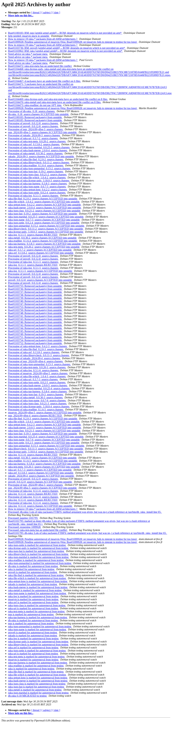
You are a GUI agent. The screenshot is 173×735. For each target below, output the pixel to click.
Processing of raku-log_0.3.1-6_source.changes (33, 370)
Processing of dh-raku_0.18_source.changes (31, 111)
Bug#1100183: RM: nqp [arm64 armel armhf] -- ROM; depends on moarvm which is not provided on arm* (65, 32)
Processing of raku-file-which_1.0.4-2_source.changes (37, 177)
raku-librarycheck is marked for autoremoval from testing (38, 554)
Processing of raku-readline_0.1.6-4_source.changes (36, 165)
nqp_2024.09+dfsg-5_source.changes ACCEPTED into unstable (42, 487)
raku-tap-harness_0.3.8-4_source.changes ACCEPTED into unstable (44, 463)
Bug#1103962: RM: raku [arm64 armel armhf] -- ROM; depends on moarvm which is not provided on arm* (65, 51)
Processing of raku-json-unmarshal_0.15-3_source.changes (39, 364)
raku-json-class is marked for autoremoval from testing (37, 605)
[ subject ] (47, 12)
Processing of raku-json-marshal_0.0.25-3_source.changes (39, 147)
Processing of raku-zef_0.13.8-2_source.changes (34, 144)
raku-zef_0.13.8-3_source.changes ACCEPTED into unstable (41, 472)
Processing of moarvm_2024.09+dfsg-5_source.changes (38, 373)
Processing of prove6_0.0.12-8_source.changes (33, 123)
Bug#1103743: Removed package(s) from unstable (35, 319)
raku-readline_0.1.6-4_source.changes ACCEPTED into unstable (43, 240)
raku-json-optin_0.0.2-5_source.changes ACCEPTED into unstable (44, 442)
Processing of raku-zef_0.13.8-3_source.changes (34, 352)
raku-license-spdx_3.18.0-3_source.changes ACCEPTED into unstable (46, 231)
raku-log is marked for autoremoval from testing (33, 596)
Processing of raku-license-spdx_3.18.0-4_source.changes (39, 406)
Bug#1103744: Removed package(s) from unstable (35, 328)
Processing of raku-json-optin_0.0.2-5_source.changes (37, 382)
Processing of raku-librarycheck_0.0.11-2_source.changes (39, 162)
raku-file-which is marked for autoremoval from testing (37, 578)
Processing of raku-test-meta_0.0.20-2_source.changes (37, 141)
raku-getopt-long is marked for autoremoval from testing (38, 581)
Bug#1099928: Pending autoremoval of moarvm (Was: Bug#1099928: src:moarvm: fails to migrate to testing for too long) (72, 42)
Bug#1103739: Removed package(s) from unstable (35, 298)
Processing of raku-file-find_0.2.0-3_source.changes (36, 349)
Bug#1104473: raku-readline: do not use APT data (35, 105)
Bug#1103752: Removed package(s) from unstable (35, 343)
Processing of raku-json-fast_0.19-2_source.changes (36, 171)
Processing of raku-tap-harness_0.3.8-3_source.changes (37, 183)
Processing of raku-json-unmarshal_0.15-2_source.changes (39, 168)
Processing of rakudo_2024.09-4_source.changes (34, 358)
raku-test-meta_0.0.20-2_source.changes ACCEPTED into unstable (44, 246)
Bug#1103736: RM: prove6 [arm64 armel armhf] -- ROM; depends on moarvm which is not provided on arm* (67, 48)
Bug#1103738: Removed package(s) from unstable (35, 295)
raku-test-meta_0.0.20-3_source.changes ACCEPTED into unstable (44, 466)
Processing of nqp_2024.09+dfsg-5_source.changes (35, 484)
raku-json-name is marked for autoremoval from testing (37, 593)
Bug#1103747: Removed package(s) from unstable (35, 304)
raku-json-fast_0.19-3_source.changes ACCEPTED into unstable (43, 433)
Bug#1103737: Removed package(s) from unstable (35, 292)
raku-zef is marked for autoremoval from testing (33, 602)
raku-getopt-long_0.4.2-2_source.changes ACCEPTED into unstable (44, 204)
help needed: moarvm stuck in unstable (29, 35)
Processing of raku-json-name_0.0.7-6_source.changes (37, 400)
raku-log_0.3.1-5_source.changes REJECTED (33, 234)
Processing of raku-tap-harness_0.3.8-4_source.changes (37, 391)
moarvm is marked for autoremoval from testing (33, 599)
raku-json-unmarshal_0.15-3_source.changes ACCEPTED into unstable (46, 445)
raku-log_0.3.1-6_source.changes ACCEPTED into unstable (40, 506)
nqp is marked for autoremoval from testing (31, 614)
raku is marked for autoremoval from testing (31, 569)
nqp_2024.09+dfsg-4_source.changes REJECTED (35, 415)
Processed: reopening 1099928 (24, 527)
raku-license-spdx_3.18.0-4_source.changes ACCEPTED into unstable (46, 451)
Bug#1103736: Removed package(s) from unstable (35, 289)
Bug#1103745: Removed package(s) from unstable (35, 331)
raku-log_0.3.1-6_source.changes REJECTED (33, 454)
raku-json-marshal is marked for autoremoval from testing (38, 557)
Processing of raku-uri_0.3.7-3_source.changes (33, 379)
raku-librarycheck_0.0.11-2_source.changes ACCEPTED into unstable (46, 228)
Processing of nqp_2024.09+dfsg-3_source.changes (35, 129)
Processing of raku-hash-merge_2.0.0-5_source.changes (38, 385)
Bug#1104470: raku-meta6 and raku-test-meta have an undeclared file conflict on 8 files (54, 102)
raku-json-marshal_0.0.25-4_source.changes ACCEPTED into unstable (46, 436)
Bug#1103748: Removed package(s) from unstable (35, 313)
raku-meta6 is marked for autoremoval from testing (35, 590)
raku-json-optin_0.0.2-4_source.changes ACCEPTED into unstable (44, 222)
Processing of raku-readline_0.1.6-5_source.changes (36, 409)
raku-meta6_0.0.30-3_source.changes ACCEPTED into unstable (42, 457)
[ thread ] (36, 12)
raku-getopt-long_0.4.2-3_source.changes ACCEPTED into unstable (44, 424)
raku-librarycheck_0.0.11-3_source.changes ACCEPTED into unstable (46, 448)
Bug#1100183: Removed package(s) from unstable (35, 117)
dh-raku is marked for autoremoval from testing (33, 566)
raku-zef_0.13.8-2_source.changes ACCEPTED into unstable (41, 252)
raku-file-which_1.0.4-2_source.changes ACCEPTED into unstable (44, 201)
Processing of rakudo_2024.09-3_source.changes (34, 135)
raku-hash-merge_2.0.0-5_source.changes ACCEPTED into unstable (45, 427)
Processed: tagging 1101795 (23, 518)
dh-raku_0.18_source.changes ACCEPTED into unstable (38, 114)
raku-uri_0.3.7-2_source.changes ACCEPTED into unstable (40, 249)
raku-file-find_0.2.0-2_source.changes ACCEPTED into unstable (43, 198)
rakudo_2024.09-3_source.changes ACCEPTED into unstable (41, 156)
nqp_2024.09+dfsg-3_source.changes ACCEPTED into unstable (42, 132)
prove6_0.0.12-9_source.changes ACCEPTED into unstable (40, 481)
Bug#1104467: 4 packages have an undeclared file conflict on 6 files (44, 81)
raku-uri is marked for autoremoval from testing (33, 608)
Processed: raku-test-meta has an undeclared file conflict (38, 530)
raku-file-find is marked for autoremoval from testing (36, 575)
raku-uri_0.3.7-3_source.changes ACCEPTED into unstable (40, 469)
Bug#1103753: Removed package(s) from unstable (35, 307)
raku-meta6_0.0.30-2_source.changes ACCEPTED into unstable (42, 237)
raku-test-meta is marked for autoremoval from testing (36, 611)
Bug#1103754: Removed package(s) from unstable (35, 340)
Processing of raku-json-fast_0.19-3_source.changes (36, 394)
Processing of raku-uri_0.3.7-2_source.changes (33, 138)
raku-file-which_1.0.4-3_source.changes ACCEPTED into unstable (44, 421)
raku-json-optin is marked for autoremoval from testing (37, 545)
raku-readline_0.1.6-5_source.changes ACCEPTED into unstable (43, 460)
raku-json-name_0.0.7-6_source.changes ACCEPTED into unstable (44, 439)
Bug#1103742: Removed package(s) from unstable (35, 325)
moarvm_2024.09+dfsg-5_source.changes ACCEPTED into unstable (45, 412)
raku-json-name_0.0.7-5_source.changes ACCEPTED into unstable (44, 219)
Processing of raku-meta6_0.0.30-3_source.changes (35, 397)
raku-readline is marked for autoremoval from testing (36, 560)
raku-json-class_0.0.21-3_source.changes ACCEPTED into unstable (44, 430)
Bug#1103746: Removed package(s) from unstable (35, 322)
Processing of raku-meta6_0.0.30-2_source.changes (35, 153)
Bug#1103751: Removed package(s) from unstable (35, 337)
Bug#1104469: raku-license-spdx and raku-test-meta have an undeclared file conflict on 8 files (58, 99)
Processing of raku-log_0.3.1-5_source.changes (33, 195)
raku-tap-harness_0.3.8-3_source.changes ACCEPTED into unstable (44, 243)
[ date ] (56, 12)
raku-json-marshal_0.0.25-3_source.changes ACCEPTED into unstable (46, 216)
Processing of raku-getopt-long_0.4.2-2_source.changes (38, 189)
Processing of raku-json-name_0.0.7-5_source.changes (37, 186)
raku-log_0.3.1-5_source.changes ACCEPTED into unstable (40, 270)
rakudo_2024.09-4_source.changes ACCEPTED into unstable (41, 475)
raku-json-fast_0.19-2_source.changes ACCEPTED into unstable (43, 213)
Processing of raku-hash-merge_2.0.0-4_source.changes (38, 150)
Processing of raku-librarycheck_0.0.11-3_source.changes (39, 355)
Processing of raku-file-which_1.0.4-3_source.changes (37, 376)
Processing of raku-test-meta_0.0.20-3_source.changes (37, 367)
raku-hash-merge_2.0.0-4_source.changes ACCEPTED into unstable (45, 207)
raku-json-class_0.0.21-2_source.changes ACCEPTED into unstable (44, 210)
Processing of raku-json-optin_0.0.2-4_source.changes (37, 192)
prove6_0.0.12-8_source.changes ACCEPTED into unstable (40, 280)
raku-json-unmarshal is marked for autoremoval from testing (40, 563)
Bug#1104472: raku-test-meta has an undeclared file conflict (40, 66)
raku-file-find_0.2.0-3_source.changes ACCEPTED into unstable (43, 418)
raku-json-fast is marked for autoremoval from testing (36, 551)
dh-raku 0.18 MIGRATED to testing (27, 695)
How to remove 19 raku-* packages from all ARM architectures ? (43, 38)
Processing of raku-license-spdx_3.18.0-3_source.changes (39, 180)
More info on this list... (20, 15)
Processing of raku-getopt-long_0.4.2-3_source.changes (38, 346)
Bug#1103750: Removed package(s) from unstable (35, 310)
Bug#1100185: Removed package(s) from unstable (35, 120)
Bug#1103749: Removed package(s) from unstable (35, 334)
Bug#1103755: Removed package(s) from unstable (35, 286)
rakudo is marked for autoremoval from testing (33, 584)
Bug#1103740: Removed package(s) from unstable (35, 301)
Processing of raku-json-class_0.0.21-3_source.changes (37, 403)
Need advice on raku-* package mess (28, 54)
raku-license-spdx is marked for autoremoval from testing (38, 548)
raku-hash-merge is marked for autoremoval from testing (38, 587)
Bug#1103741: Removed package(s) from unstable (35, 316)
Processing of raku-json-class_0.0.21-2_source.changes (37, 174)
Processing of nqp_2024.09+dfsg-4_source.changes (35, 361)
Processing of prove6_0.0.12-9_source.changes (33, 478)
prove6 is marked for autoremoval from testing (33, 572)
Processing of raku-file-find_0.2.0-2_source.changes (36, 159)
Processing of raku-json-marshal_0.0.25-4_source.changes (39, 388)
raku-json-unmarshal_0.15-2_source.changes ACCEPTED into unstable (46, 225)
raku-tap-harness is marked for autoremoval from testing (38, 617)
